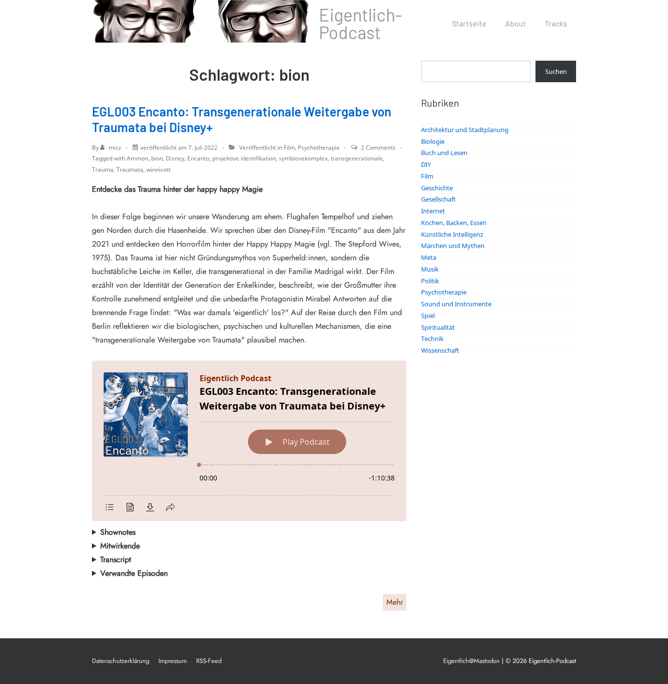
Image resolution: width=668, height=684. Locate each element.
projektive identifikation (244, 158)
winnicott (158, 169)
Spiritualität (438, 327)
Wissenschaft (440, 350)
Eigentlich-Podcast (360, 23)
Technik (432, 338)
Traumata (129, 169)
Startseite (469, 23)
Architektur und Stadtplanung (465, 129)
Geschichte (437, 187)
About (515, 23)
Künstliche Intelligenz (452, 234)
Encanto (198, 158)
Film (289, 147)
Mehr (394, 602)
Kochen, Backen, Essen (454, 222)
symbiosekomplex (303, 158)
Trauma (102, 169)
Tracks (556, 23)
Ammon (137, 158)
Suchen (556, 71)
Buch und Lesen (444, 152)
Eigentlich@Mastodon (471, 660)
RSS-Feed (209, 660)
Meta (428, 257)
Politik (430, 280)
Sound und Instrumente (456, 303)
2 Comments (378, 147)
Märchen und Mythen (453, 245)
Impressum (172, 660)
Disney (175, 158)
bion (157, 158)
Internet (433, 210)
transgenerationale (357, 158)
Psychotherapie (319, 147)
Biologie (433, 141)
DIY (426, 164)
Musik (430, 269)
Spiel (428, 315)
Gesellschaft (438, 199)
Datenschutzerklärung (120, 660)
